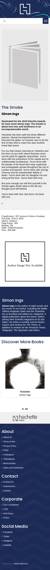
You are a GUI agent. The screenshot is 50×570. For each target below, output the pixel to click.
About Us (7, 437)
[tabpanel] (25, 373)
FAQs (5, 450)
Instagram (7, 541)
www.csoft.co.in (21, 564)
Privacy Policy (9, 446)
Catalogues (8, 455)
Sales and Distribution (13, 468)
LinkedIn (7, 545)
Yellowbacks (9, 459)
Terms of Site (9, 442)
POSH (6, 518)
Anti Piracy (8, 513)
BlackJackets (9, 463)
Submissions (9, 486)
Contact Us (8, 482)
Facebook (7, 532)
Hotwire (25, 391)
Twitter (6, 536)
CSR (5, 509)
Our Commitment (11, 505)
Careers (7, 491)
